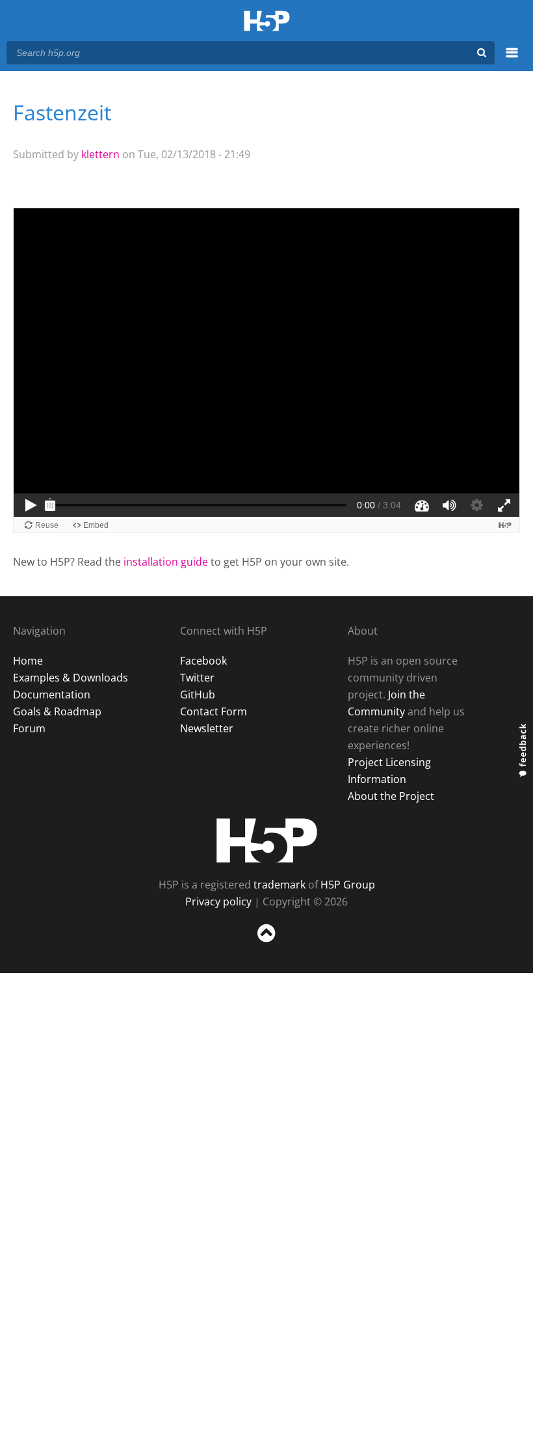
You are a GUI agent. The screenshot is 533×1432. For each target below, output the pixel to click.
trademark (280, 884)
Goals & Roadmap (57, 711)
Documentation (51, 694)
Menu (511, 60)
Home (28, 661)
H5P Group (347, 884)
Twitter (197, 677)
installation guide (166, 562)
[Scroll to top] (266, 944)
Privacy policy (218, 901)
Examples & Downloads (70, 677)
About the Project (391, 796)
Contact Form (213, 711)
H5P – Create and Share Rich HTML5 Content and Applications (267, 21)
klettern (100, 154)
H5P (266, 840)
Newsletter (206, 728)
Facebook (203, 661)
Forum (29, 728)
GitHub (197, 694)
